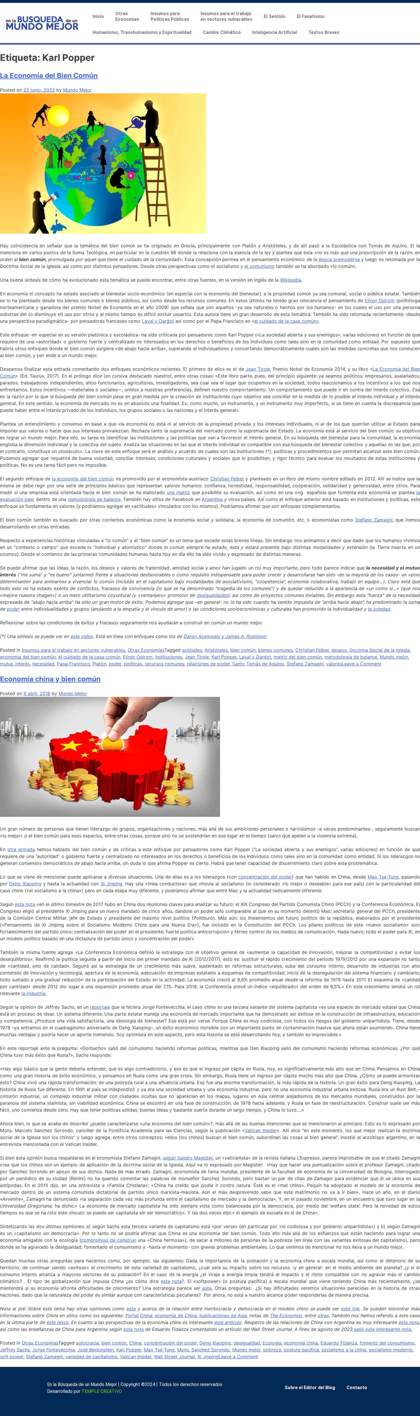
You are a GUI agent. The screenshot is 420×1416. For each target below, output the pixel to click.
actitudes (192, 650)
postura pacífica (301, 1350)
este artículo (227, 1322)
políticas (133, 664)
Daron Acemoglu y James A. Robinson (225, 636)
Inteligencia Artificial (274, 32)
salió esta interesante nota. (382, 1329)
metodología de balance (94, 499)
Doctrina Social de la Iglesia (379, 650)
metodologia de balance (351, 657)
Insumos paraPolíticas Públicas (170, 16)
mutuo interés (15, 664)
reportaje (100, 1007)
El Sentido (274, 16)
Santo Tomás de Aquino (258, 664)
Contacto (357, 1387)
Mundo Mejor (77, 90)
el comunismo (260, 266)
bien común (242, 650)
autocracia (87, 1343)
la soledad (379, 609)
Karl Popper (224, 657)
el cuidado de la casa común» (286, 321)
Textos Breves (323, 32)
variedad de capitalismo (91, 1356)
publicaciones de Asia (223, 1315)
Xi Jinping (111, 883)
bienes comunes (275, 650)
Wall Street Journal (174, 1356)
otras (323, 1315)
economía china (301, 1343)
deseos (339, 650)
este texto (58, 1322)
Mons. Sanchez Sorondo (203, 1350)
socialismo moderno (391, 1350)
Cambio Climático (222, 32)
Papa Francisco (73, 664)
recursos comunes (164, 664)
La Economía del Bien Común (49, 75)
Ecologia (272, 1343)
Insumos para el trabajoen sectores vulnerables (226, 16)
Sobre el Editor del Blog (310, 1387)
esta (131, 1308)
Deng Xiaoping (25, 883)
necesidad (43, 664)
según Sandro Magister (188, 1158)
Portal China (138, 1315)
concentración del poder (265, 877)
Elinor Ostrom (380, 300)
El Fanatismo (311, 16)
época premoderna (339, 259)
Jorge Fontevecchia (53, 1350)
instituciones (168, 657)
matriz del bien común (298, 657)
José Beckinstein (95, 1350)
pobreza (272, 1350)
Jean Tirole (258, 369)
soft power (11, 1356)
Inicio (98, 16)
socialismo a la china (343, 1350)
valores (334, 664)
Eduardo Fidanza (339, 1343)
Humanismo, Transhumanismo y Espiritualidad (142, 32)
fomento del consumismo (387, 1343)
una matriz (178, 492)
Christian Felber (227, 479)
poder (13, 609)
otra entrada (21, 849)
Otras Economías (146, 650)
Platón (99, 664)
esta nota (25, 904)
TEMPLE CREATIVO (101, 1391)
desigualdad (247, 1343)
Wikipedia (290, 280)
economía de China (176, 1315)
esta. (206, 1288)
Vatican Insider (261, 1130)
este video (82, 636)
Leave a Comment (361, 664)
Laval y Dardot (158, 321)
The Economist (286, 1315)
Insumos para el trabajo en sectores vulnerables (73, 650)
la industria (33, 993)
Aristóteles (216, 650)
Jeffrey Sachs (15, 1350)
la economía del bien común (82, 479)
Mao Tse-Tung (383, 877)
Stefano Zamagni (374, 520)
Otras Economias (127, 16)
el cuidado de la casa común (89, 657)
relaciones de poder (208, 664)
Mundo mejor (394, 657)
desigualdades (212, 595)
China (135, 1343)
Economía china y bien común (50, 679)
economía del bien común (28, 657)
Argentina (212, 499)
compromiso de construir (108, 1240)
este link (350, 1308)
